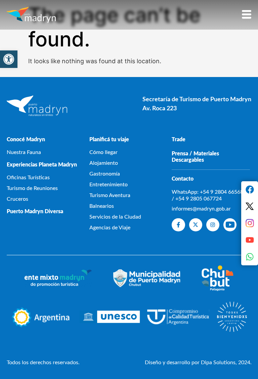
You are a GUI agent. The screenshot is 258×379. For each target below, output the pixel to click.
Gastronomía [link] (104, 174)
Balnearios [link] (101, 206)
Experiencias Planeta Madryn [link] (42, 164)
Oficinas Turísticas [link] (28, 177)
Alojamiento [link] (103, 163)
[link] (8, 59)
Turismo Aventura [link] (109, 195)
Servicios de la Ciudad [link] (115, 217)
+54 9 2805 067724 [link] (198, 198)
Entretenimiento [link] (108, 184)
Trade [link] (178, 139)
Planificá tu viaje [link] (109, 139)
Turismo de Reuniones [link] (32, 188)
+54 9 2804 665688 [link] (223, 192)
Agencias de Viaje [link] (109, 227)
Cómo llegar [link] (103, 152)
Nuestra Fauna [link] (24, 152)
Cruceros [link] (17, 199)
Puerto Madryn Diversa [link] (35, 211)
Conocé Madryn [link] (26, 139)
